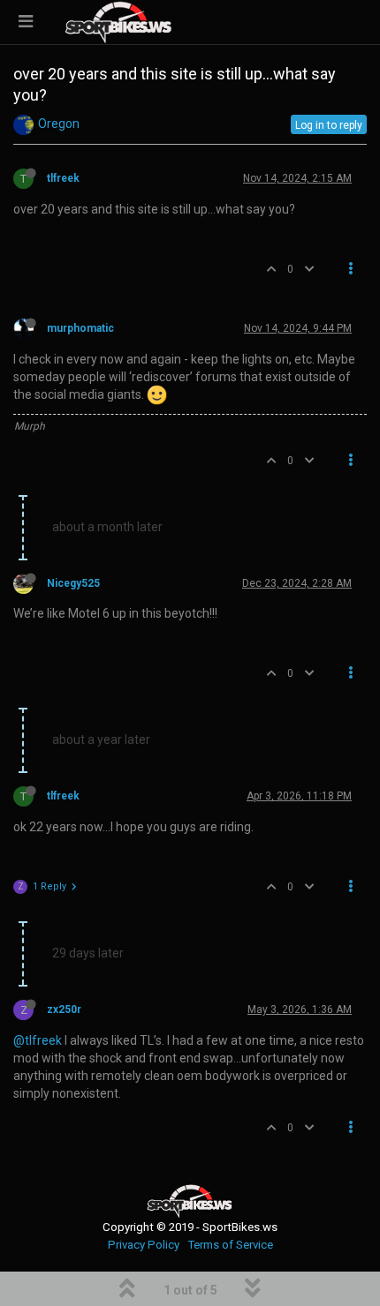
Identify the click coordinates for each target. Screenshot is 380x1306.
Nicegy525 (73, 583)
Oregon (59, 123)
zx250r (64, 1009)
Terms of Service (230, 1244)
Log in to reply (328, 125)
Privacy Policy (143, 1244)
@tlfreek (37, 1040)
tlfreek (63, 178)
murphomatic (80, 328)
